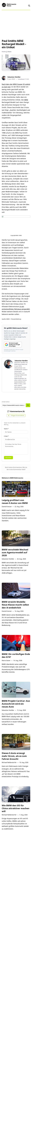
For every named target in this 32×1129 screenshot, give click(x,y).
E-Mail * (6, 436)
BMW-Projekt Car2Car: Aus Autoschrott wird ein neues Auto (16, 703)
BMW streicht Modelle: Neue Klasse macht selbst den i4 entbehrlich (15, 604)
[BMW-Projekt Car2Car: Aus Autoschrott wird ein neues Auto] (16, 690)
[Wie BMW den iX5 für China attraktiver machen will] (16, 794)
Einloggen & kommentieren (17, 415)
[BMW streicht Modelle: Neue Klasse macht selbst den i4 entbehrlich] (16, 591)
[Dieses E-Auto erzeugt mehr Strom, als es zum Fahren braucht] (16, 742)
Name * (6, 429)
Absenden (8, 457)
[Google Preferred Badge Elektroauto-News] (13, 344)
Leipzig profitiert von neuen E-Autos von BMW (15, 501)
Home (4, 52)
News (9, 52)
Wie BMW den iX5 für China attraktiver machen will (15, 808)
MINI (26, 100)
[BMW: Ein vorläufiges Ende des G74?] (16, 643)
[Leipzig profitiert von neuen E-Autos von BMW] (16, 489)
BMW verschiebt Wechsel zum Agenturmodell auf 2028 (15, 552)
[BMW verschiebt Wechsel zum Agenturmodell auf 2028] (16, 538)
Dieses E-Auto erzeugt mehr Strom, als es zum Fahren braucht (14, 756)
